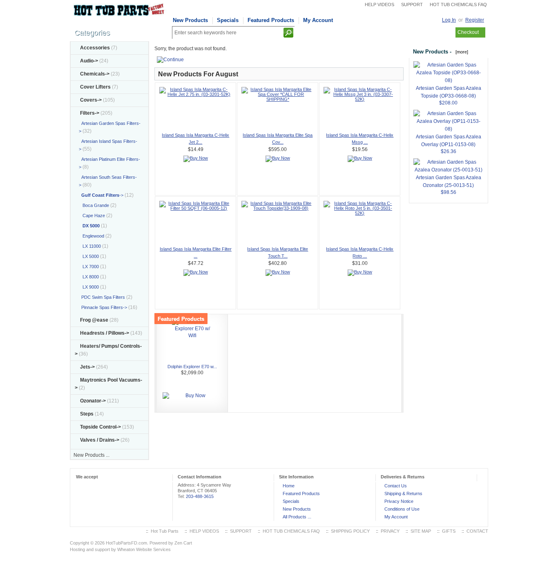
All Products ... (297, 516)
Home (289, 485)
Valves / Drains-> (99, 440)
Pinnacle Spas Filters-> (103, 307)
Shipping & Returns (403, 493)
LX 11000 (90, 246)
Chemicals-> (94, 74)
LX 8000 (89, 276)
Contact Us (395, 485)
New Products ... (91, 455)
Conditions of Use (402, 509)
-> (89, 113)
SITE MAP (421, 531)
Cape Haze (92, 215)
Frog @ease (94, 320)
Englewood (91, 235)
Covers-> (91, 100)
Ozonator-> (93, 401)
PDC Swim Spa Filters (102, 297)
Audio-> (89, 61)
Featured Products (271, 20)
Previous (164, 365)
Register (474, 20)
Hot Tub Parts (165, 531)
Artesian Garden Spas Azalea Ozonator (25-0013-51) (448, 181)
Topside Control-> (100, 427)
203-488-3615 (200, 496)
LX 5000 (89, 256)
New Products (190, 20)
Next (394, 365)
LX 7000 (89, 266)
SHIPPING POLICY (350, 531)
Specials (228, 20)
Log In (449, 20)
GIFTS (448, 531)
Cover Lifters (95, 87)
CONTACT (477, 531)
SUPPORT (412, 4)
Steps (87, 414)
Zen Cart (183, 542)
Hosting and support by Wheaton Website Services (120, 549)
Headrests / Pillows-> (104, 333)
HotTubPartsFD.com (126, 542)
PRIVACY (390, 531)
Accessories (95, 48)
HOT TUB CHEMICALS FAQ (458, 4)
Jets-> (87, 367)
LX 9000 (89, 286)
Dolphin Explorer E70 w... (192, 366)
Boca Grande (94, 205)
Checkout (468, 32)
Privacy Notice (398, 501)
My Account (318, 20)
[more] (460, 51)
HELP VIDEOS (379, 4)
